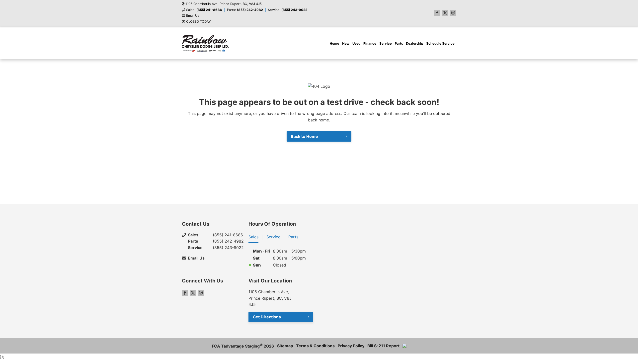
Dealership (414, 43)
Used (356, 43)
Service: (287, 10)
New (345, 43)
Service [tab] (273, 236)
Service (385, 43)
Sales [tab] (253, 236)
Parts (399, 43)
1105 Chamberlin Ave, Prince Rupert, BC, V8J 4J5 (223, 4)
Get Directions (267, 316)
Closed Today (198, 21)
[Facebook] (437, 13)
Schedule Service (440, 43)
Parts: (245, 10)
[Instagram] (453, 13)
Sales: (204, 10)
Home (334, 43)
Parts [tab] (293, 236)
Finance (369, 43)
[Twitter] (445, 13)
